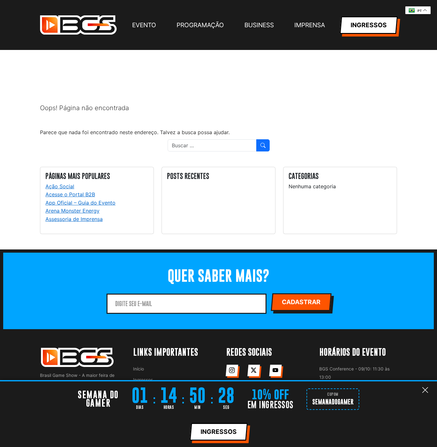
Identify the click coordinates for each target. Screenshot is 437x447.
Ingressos (143, 379)
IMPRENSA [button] (309, 25)
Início (138, 368)
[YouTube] (275, 370)
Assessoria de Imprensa (74, 219)
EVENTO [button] (144, 25)
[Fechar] (425, 390)
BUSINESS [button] (259, 25)
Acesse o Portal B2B (70, 194)
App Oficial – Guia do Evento (80, 202)
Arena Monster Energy (72, 210)
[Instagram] (232, 370)
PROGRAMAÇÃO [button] (200, 25)
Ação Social (59, 186)
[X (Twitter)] (253, 370)
